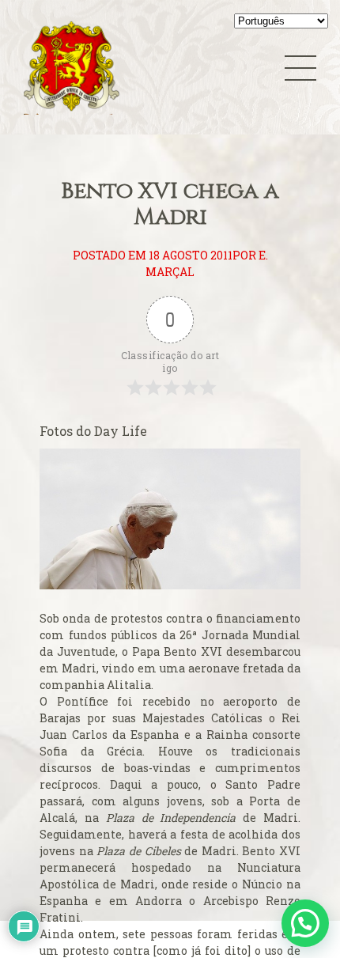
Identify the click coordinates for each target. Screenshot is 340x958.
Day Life (120, 430)
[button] (305, 923)
